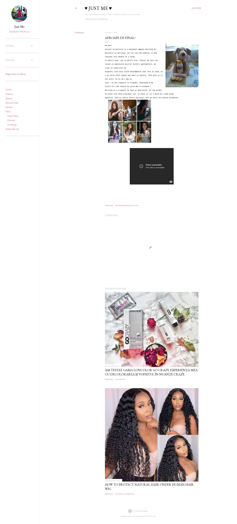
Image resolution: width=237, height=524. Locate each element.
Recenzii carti (11, 103)
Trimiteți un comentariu (124, 494)
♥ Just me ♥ (98, 8)
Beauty (8, 98)
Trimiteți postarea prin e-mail (126, 205)
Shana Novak (150, 516)
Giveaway (12, 125)
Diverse (11, 120)
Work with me (12, 129)
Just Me (19, 26)
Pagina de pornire (97, 19)
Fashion (9, 94)
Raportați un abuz (15, 74)
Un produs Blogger (140, 511)
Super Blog (12, 116)
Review (9, 107)
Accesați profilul (19, 32)
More (8, 111)
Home (8, 89)
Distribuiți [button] (79, 32)
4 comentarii (120, 379)
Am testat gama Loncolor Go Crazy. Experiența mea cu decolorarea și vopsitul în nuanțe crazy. (151, 372)
